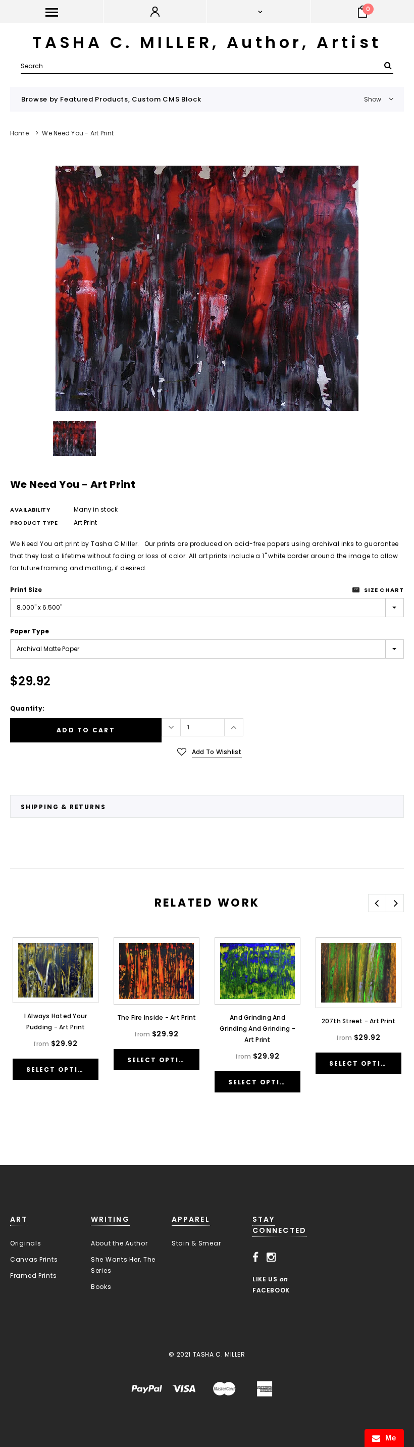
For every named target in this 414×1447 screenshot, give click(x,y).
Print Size (26, 589)
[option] (207, 288)
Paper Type (29, 631)
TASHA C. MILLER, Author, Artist (206, 42)
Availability (30, 510)
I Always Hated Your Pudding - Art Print (55, 1021)
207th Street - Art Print (359, 1021)
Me (388, 1437)
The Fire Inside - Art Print (156, 1017)
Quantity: (27, 708)
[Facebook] (255, 1257)
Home (19, 133)
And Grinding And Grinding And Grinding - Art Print (257, 1028)
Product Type (34, 523)
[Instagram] (271, 1257)
